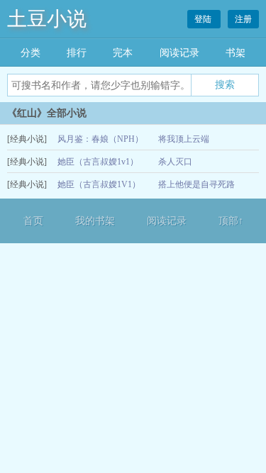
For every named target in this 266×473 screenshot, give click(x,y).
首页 (33, 221)
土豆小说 (47, 19)
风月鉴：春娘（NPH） (100, 139)
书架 (235, 53)
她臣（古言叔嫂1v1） (97, 162)
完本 (123, 53)
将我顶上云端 (183, 139)
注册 (243, 19)
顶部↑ (230, 221)
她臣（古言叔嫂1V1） (98, 184)
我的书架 (95, 221)
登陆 (204, 19)
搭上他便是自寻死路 (196, 184)
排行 (77, 53)
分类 (30, 53)
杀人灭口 (175, 162)
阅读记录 (179, 53)
